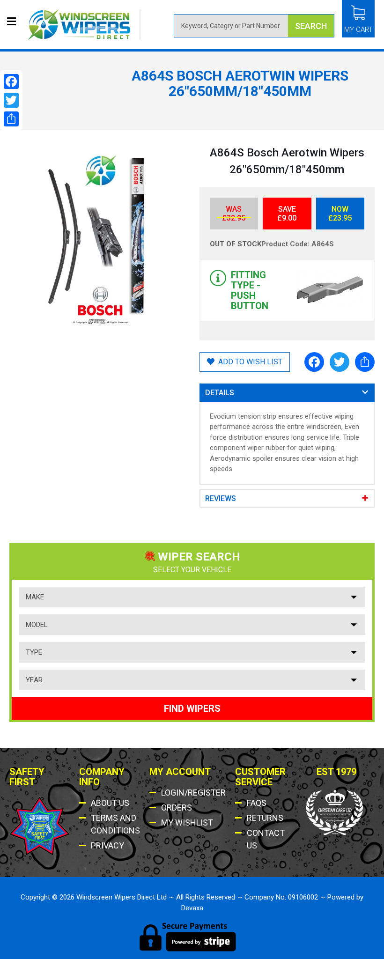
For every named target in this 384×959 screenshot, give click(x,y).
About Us (110, 803)
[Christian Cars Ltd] (335, 832)
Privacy (107, 845)
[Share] (365, 362)
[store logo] (84, 24)
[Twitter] (339, 362)
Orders (176, 807)
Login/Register (193, 792)
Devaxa (192, 908)
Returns (265, 818)
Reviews (225, 498)
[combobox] (254, 25)
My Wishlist (187, 822)
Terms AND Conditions (115, 824)
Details (219, 392)
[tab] (287, 393)
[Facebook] (314, 362)
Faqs (256, 803)
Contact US (266, 839)
